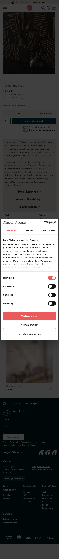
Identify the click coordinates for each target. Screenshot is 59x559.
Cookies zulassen (29, 316)
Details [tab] (29, 230)
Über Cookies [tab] (48, 230)
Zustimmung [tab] (11, 230)
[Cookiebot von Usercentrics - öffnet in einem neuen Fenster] (44, 223)
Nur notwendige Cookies (29, 334)
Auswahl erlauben (29, 325)
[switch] (52, 286)
